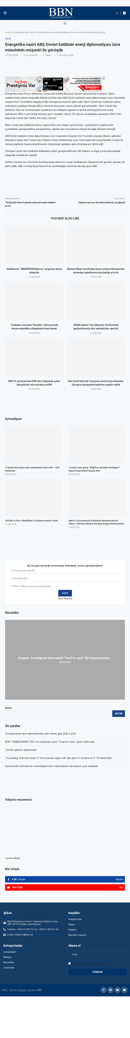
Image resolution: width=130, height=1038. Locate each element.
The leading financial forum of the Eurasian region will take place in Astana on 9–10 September (58, 758)
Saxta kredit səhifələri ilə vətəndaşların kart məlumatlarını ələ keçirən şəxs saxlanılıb (51, 766)
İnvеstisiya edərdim (24, 570)
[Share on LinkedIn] (51, 189)
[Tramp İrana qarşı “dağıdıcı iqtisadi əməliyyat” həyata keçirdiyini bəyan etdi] (97, 445)
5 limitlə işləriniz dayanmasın (21, 749)
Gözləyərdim (21, 578)
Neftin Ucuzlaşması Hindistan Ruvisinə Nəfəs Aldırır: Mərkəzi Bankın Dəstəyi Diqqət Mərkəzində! (96, 522)
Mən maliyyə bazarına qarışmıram (32, 586)
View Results (65, 598)
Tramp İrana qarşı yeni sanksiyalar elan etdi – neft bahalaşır (32, 469)
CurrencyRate (12, 858)
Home (8, 32)
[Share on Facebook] (35, 189)
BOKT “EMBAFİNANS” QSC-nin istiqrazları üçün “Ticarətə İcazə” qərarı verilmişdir (50, 741)
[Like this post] (27, 189)
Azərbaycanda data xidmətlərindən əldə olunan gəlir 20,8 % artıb (40, 733)
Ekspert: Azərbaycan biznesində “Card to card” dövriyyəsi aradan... (65, 658)
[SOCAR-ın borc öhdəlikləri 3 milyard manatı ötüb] (33, 497)
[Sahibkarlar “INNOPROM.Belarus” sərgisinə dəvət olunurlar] (34, 245)
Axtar (8, 707)
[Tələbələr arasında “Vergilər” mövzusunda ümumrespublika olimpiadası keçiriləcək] (34, 301)
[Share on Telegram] (73, 189)
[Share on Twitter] (43, 189)
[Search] (117, 13)
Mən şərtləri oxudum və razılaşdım (90, 963)
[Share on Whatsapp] (65, 189)
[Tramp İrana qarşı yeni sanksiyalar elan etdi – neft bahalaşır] (33, 445)
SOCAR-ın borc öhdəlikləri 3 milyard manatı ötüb (31, 520)
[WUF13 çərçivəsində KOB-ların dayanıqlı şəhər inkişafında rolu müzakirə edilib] (34, 357)
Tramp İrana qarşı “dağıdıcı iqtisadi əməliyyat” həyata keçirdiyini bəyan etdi (94, 469)
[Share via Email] (81, 189)
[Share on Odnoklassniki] (58, 189)
